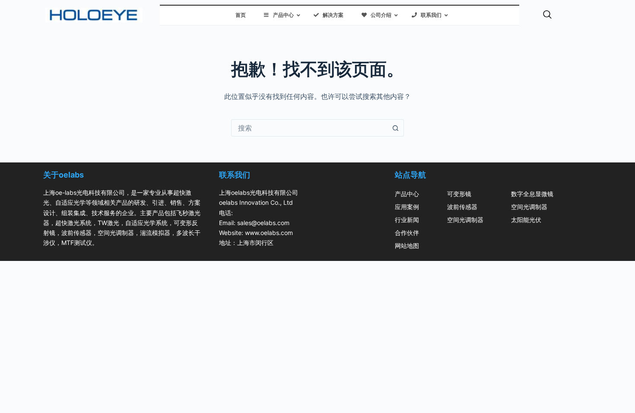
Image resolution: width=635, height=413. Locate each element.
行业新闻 (407, 219)
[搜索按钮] (395, 128)
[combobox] (309, 128)
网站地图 (407, 245)
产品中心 (407, 193)
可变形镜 (459, 193)
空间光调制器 (465, 219)
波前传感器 (462, 206)
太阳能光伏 (526, 219)
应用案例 (407, 206)
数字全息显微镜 (532, 193)
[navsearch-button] (547, 15)
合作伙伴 (407, 232)
